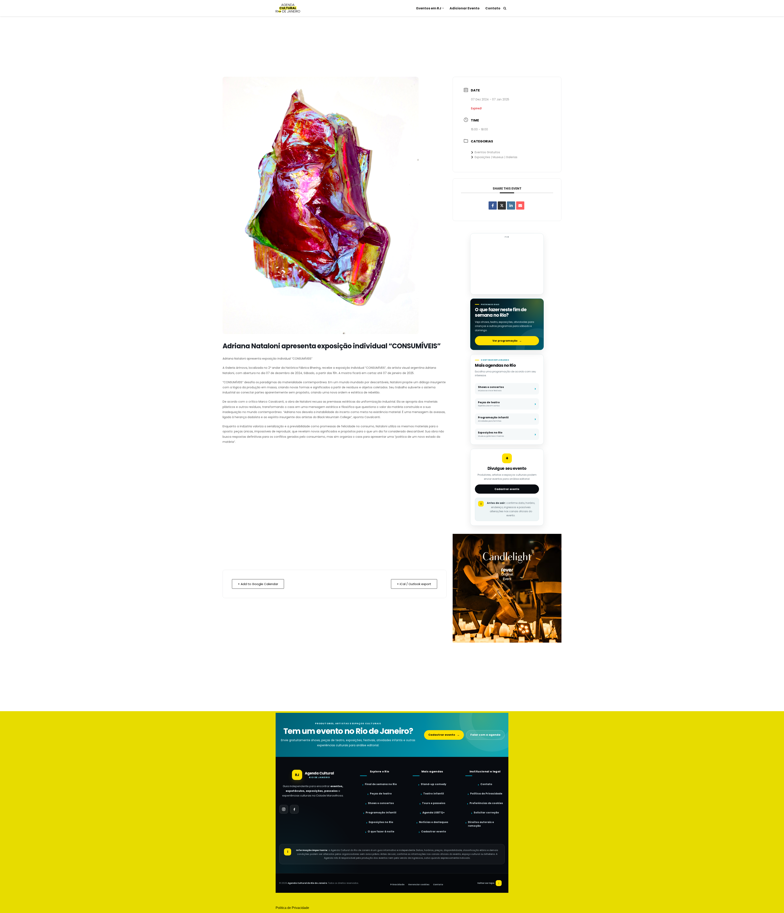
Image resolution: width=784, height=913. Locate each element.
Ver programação (507, 340)
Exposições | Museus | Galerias (496, 157)
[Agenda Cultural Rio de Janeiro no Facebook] (294, 809)
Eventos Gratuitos (487, 152)
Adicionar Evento (465, 8)
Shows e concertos (381, 803)
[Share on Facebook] (493, 205)
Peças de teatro (381, 793)
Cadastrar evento (506, 489)
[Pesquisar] (504, 8)
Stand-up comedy (433, 784)
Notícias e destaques (433, 822)
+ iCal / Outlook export (414, 584)
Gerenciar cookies (418, 884)
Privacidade (397, 884)
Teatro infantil (433, 793)
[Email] (520, 205)
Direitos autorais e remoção (481, 824)
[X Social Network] (502, 205)
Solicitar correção (486, 812)
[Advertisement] (392, 46)
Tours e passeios (433, 803)
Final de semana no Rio (381, 784)
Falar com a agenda (485, 735)
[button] (443, 8)
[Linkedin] (511, 205)
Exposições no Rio (381, 822)
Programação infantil (381, 812)
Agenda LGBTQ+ (433, 812)
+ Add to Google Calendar (258, 584)
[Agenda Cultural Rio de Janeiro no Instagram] (283, 809)
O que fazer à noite (381, 831)
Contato (492, 8)
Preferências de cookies (486, 803)
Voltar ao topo (488, 883)
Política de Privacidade (486, 793)
